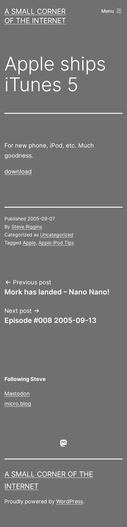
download (18, 171)
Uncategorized (56, 235)
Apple (29, 243)
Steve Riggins (27, 227)
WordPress (69, 501)
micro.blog (17, 404)
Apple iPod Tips (56, 243)
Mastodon (17, 393)
